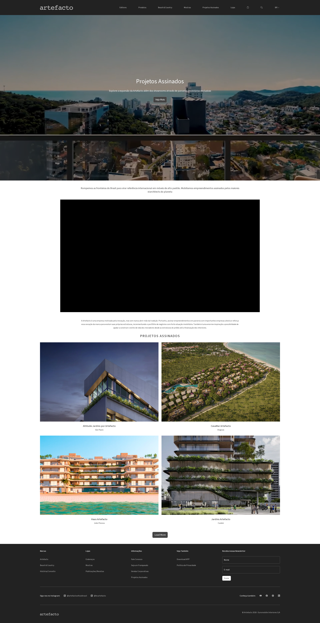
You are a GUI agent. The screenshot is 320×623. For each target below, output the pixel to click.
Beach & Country (165, 7)
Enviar (226, 578)
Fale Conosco (136, 559)
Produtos (142, 7)
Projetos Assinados (210, 7)
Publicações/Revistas (95, 571)
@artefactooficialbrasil (77, 595)
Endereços (90, 559)
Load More (160, 535)
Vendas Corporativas (140, 571)
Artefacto (44, 559)
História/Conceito (48, 571)
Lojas (233, 7)
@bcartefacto (100, 595)
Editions (123, 7)
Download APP (183, 559)
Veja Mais (160, 99)
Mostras (187, 7)
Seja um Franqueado (139, 565)
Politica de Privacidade (186, 565)
